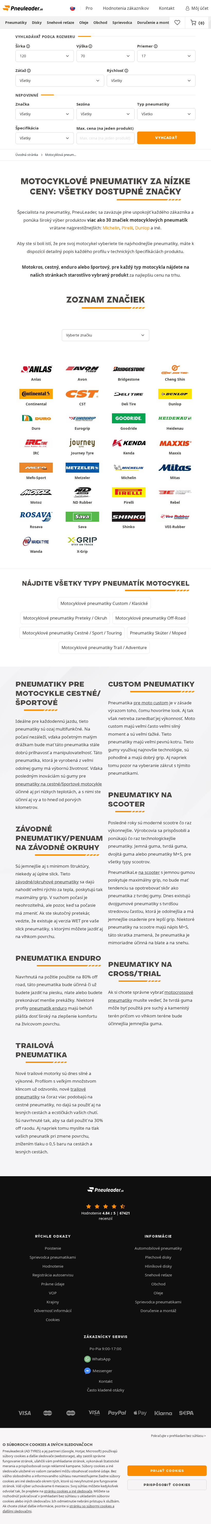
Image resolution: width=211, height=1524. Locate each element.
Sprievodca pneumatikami (53, 1257)
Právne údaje (52, 1283)
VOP (53, 1292)
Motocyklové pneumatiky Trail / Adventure (104, 647)
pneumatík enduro (48, 1008)
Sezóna (83, 104)
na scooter (149, 872)
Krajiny (53, 1301)
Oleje (83, 22)
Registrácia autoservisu (52, 1274)
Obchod (100, 22)
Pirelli (127, 228)
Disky (37, 22)
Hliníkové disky (158, 1266)
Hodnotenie (52, 1266)
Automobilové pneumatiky (158, 1248)
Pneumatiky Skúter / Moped (158, 633)
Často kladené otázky (105, 1389)
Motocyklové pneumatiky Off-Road (150, 618)
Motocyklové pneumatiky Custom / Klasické (104, 603)
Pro (89, 8)
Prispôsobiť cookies (167, 1485)
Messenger (102, 1370)
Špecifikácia (27, 127)
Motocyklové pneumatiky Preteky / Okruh (65, 618)
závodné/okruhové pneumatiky (47, 882)
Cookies (53, 1319)
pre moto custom (151, 703)
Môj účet (199, 8)
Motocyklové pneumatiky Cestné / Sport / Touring (72, 633)
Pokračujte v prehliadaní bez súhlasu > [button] (178, 1436)
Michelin (111, 228)
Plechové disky (158, 1257)
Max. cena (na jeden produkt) (105, 128)
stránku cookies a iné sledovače (68, 1491)
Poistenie (53, 1248)
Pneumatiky (16, 22)
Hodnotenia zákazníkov (126, 8)
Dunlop (142, 228)
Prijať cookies (167, 1471)
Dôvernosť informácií (53, 1310)
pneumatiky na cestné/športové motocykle (58, 784)
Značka (22, 104)
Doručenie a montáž (155, 22)
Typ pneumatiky (153, 104)
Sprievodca (122, 22)
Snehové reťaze (60, 22)
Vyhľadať (166, 137)
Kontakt (166, 8)
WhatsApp (101, 1358)
